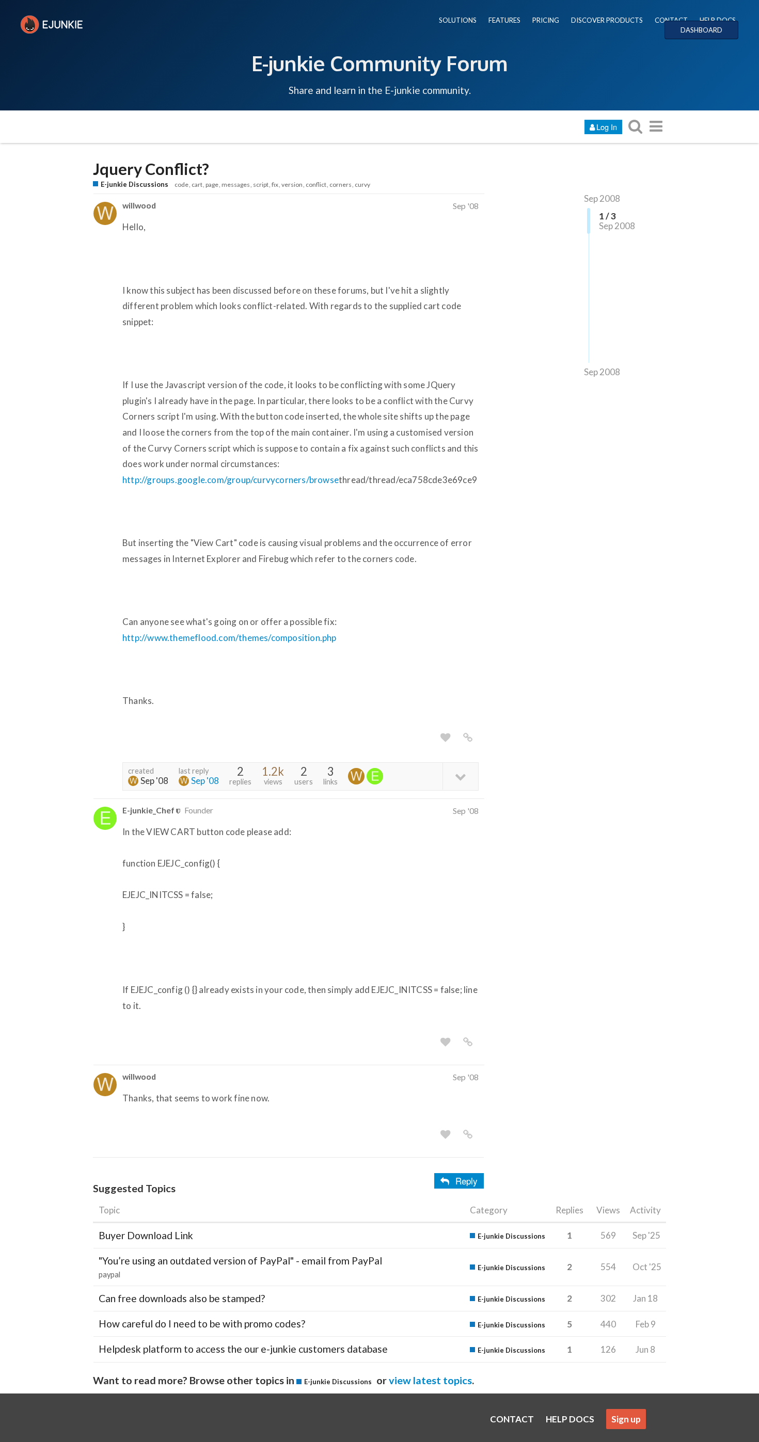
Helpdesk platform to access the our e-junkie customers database (243, 1349)
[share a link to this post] (468, 737)
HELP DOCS (718, 20)
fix (275, 184)
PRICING (545, 20)
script (260, 184)
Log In (606, 126)
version (292, 184)
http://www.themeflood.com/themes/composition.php (229, 637)
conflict (316, 184)
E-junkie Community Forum (379, 63)
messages (236, 184)
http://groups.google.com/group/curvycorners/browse (230, 479)
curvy (362, 184)
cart (197, 184)
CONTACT (671, 20)
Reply (466, 1180)
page (211, 184)
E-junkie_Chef (148, 810)
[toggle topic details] (460, 776)
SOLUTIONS (458, 20)
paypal (109, 1274)
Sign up (626, 1419)
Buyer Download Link (146, 1235)
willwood (139, 205)
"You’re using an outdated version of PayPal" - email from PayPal (240, 1261)
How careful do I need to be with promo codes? (202, 1323)
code (181, 184)
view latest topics (430, 1380)
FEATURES (504, 20)
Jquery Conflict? (151, 169)
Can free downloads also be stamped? (182, 1298)
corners (340, 184)
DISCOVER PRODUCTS (607, 20)
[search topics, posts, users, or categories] (635, 126)
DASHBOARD (701, 30)
